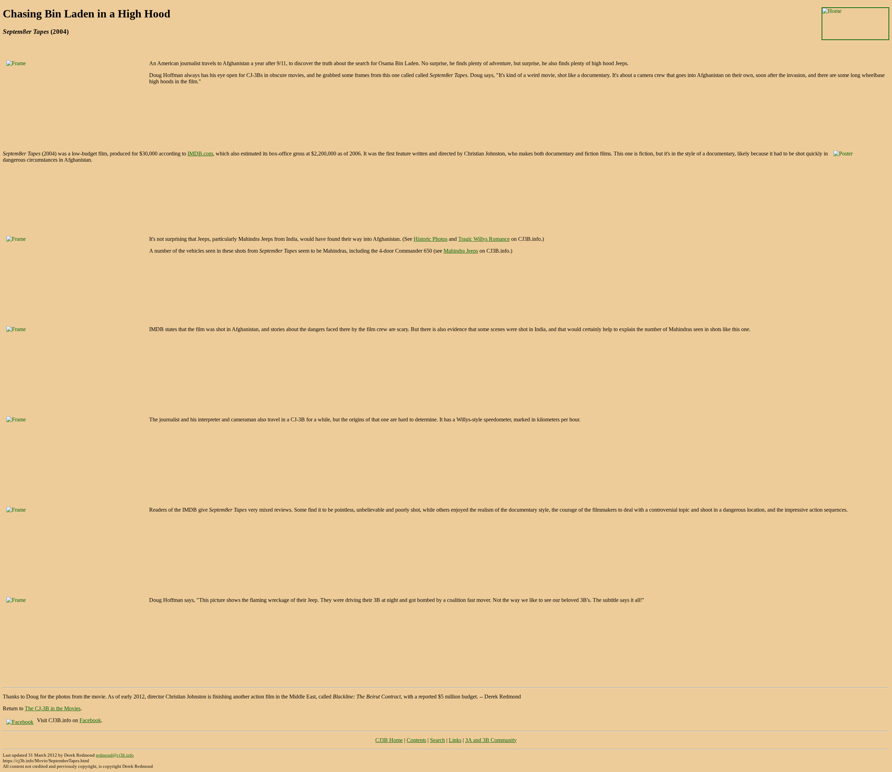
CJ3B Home (389, 740)
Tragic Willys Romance (484, 239)
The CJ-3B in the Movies (52, 708)
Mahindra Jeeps (461, 251)
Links (455, 740)
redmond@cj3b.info (115, 755)
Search (437, 740)
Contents (416, 740)
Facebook (90, 720)
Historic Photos (430, 239)
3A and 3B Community (491, 740)
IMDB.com (200, 153)
